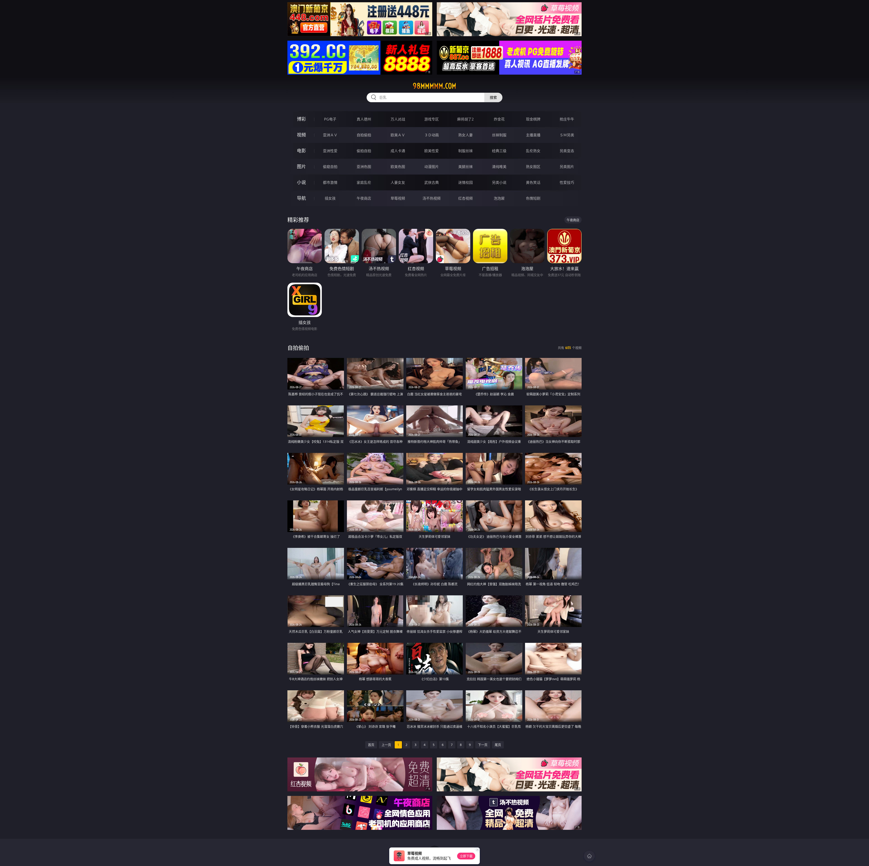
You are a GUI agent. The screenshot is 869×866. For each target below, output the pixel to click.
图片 (301, 166)
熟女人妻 (465, 135)
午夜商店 (364, 198)
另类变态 (567, 150)
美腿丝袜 (465, 166)
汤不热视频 (432, 198)
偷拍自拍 (364, 150)
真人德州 (364, 119)
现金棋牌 (533, 119)
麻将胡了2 (465, 119)
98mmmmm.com (434, 85)
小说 (301, 182)
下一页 (482, 745)
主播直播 (533, 135)
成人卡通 (398, 150)
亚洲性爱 (330, 150)
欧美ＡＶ (398, 135)
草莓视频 (398, 198)
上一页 (386, 745)
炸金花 (499, 119)
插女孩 (330, 198)
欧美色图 (398, 166)
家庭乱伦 (364, 182)
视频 (301, 135)
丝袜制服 (499, 135)
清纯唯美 (499, 166)
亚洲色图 (364, 166)
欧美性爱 (431, 150)
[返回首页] (589, 856)
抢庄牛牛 (567, 119)
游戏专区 (431, 119)
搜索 (493, 97)
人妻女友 (398, 182)
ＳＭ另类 (567, 135)
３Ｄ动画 (431, 135)
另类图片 (567, 166)
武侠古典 (431, 182)
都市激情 (330, 182)
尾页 (498, 745)
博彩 (301, 119)
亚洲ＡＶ (330, 135)
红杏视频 (465, 198)
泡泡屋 (499, 198)
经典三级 (499, 150)
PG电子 (330, 119)
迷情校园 (465, 182)
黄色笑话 (533, 182)
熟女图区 (533, 166)
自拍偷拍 (364, 135)
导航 (301, 198)
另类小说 (499, 182)
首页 (371, 745)
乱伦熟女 (533, 150)
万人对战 (398, 119)
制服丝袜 (465, 150)
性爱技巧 (567, 182)
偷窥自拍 (330, 166)
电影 (301, 151)
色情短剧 (533, 198)
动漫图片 (431, 166)
